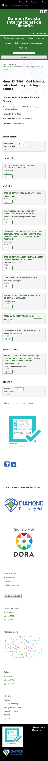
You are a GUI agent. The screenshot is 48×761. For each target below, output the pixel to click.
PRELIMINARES (10, 143)
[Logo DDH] (24, 513)
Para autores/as (9, 581)
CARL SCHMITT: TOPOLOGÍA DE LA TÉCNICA (22, 193)
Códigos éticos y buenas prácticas (29, 43)
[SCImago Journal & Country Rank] (18, 403)
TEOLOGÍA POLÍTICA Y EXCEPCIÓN (18, 316)
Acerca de (23, 48)
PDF (22, 144)
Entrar (44, 2)
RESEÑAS (7, 388)
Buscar (24, 57)
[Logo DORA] (24, 561)
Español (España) (11, 704)
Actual (30, 38)
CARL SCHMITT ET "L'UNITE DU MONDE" (21, 277)
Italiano (7, 715)
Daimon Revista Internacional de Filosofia (24, 22)
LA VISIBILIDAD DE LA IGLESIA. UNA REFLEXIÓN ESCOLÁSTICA (19, 166)
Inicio (4, 64)
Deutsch (7, 718)
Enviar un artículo (12, 596)
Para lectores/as (9, 578)
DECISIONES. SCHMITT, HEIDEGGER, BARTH (22, 330)
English (7, 700)
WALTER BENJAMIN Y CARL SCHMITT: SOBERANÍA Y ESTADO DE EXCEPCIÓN (19, 212)
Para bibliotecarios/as (11, 585)
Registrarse (35, 2)
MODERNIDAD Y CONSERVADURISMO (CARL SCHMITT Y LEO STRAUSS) (22, 296)
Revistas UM (23, 2)
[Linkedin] (14, 466)
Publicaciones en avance (14, 38)
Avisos (8, 43)
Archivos (40, 38)
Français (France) (11, 711)
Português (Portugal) (12, 707)
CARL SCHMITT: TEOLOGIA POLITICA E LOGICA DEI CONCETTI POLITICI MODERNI (23, 258)
